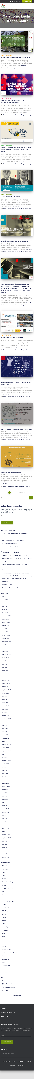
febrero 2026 (5, 609)
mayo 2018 (5, 799)
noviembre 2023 (6, 654)
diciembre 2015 (6, 857)
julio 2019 (4, 767)
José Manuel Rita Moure (8, 588)
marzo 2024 (5, 648)
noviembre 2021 (6, 715)
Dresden (4, 917)
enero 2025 (5, 632)
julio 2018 (4, 792)
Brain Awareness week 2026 (9, 543)
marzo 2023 (5, 670)
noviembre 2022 (6, 683)
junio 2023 (5, 664)
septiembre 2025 (6, 622)
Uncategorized (6, 965)
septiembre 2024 (6, 641)
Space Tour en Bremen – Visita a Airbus (12, 546)
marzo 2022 (5, 702)
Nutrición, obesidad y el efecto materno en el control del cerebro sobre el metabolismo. (17, 578)
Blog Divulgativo (6, 894)
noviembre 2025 (6, 615)
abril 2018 (4, 802)
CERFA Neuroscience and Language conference (16, 429)
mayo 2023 (5, 667)
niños (3, 936)
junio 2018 (5, 796)
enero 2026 (5, 612)
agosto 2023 (5, 657)
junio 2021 (5, 725)
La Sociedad (6, 1061)
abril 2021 (4, 731)
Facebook (10, 2)
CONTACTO (21, 1065)
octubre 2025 (5, 619)
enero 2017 (5, 831)
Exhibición (4, 923)
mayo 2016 (5, 844)
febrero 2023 (5, 673)
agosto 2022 (5, 693)
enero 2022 (5, 709)
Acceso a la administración (8, 1053)
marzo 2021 (5, 735)
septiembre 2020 (6, 751)
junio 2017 (5, 818)
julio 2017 (4, 815)
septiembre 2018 (6, 786)
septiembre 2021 (6, 718)
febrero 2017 (5, 828)
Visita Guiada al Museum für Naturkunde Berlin (15, 57)
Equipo (14, 1061)
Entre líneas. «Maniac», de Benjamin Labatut (15, 241)
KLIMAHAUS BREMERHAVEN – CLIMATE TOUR (15, 534)
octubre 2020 (5, 747)
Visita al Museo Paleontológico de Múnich (13, 540)
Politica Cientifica (6, 949)
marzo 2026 (5, 606)
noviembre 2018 (6, 780)
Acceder (4, 980)
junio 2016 (5, 841)
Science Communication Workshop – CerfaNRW (14, 564)
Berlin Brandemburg (6, 55)
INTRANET (12, 1065)
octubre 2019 (5, 764)
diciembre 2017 (6, 812)
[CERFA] (3, 6)
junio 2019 (5, 770)
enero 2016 (5, 854)
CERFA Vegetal (6, 911)
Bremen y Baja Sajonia (8, 901)
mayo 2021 (5, 728)
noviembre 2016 (6, 834)
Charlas (4, 914)
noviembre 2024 (6, 635)
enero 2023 (5, 677)
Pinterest (21, 2)
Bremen (4, 898)
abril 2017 (4, 821)
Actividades (4, 470)
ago (12, 68)
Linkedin (17, 2)
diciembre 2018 (6, 776)
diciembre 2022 (6, 680)
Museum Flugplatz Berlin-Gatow (11, 472)
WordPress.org (6, 990)
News (3, 933)
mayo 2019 (5, 773)
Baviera (4, 885)
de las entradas (7, 984)
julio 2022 (4, 696)
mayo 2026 (5, 599)
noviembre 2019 (6, 760)
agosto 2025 (5, 625)
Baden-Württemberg (7, 882)
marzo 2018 (5, 805)
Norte (3, 940)
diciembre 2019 (6, 757)
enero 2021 (5, 741)
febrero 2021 (5, 738)
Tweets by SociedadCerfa (8, 1012)
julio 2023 (4, 661)
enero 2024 (5, 651)
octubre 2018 (5, 783)
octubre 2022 (5, 686)
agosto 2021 (5, 722)
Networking (5, 927)
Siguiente (21, 492)
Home (10, 584)
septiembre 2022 (6, 690)
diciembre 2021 (6, 712)
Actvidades (5, 872)
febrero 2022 (5, 706)
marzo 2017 (5, 825)
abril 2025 (4, 628)
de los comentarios (8, 987)
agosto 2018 (5, 789)
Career (4, 904)
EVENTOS (21, 1061)
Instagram (19, 2)
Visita (3, 968)
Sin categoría (5, 959)
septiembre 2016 (6, 837)
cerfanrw (4, 584)
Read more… (23, 65)
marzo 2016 (5, 847)
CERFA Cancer (6, 907)
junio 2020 (5, 754)
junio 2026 (5, 596)
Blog (3, 891)
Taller (3, 962)
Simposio (4, 956)
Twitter (12, 2)
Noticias (4, 943)
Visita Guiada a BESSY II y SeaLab (12, 337)
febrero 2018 (5, 809)
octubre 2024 (5, 638)
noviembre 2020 (6, 744)
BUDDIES (29, 1061)
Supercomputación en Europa (10, 196)
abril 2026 (4, 603)
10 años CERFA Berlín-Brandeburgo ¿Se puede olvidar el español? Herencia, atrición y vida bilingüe (16, 149)
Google (14, 2)
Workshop (4, 972)
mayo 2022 (5, 699)
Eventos (4, 920)
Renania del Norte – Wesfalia (9, 952)
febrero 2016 (5, 850)
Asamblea (4, 878)
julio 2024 (4, 644)
